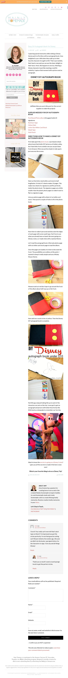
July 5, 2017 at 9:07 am (42, 557)
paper (62, 474)
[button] (34, 2)
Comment (32, 588)
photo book (44, 142)
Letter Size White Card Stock (37, 127)
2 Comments (43, 50)
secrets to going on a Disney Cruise (51, 462)
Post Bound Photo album (36, 118)
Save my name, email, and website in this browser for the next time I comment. (45, 632)
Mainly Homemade (16, 19)
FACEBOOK (35, 509)
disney (59, 474)
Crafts (31, 474)
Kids (33, 474)
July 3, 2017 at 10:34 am (40, 527)
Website (31, 620)
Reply (32, 550)
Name (30, 605)
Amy (38, 556)
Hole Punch (32, 132)
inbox (37, 502)
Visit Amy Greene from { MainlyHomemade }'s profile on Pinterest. (14, 105)
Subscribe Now (45, 2)
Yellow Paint (32, 125)
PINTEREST (51, 509)
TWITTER (43, 509)
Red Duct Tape (33, 123)
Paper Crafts (37, 474)
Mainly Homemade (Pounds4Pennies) (26, 673)
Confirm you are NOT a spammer (40, 643)
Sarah (36, 526)
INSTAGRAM (35, 511)
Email (30, 612)
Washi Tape (31, 130)
